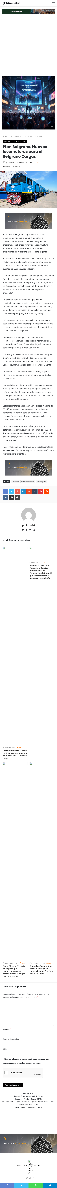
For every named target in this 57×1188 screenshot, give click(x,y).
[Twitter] (26, 1178)
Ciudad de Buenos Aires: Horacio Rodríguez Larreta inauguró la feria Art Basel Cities (41, 970)
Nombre (7, 1029)
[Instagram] (33, 1178)
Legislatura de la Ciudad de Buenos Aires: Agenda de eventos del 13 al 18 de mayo (15, 754)
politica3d (10, 162)
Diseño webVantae (28, 1165)
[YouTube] (30, 1178)
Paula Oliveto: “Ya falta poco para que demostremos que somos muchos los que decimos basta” (14, 971)
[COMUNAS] (11, 3)
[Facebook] (23, 1178)
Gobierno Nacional (27, 482)
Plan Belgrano (41, 482)
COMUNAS (38, 136)
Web (4, 1049)
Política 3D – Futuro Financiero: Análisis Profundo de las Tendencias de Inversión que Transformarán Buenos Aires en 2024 (41, 572)
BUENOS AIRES (17, 136)
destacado (15, 482)
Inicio (6, 136)
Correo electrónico (11, 1039)
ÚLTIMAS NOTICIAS (20, 142)
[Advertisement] (28, 45)
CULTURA (28, 136)
